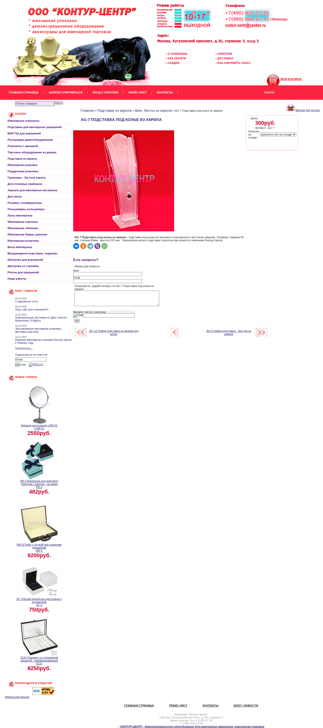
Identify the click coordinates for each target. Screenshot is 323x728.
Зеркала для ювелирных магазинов (32, 190)
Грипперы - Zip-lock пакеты (27, 177)
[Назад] (175, 332)
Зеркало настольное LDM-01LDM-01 (39, 427)
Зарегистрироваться (66, 92)
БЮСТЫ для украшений (24, 133)
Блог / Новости (246, 705)
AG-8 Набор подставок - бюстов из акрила (228, 332)
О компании (177, 53)
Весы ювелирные (20, 247)
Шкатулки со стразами (23, 266)
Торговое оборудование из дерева (32, 152)
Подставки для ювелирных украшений (35, 127)
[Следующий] (261, 332)
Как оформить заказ (234, 62)
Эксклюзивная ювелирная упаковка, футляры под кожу (38, 330)
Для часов (15, 196)
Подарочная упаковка (23, 171)
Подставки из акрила (22, 158)
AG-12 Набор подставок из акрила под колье (113, 332)
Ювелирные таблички (23, 228)
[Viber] (97, 246)
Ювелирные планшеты (23, 120)
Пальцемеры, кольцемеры (26, 209)
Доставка (225, 58)
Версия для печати (307, 110)
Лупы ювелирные (20, 215)
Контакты (165, 92)
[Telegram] (90, 246)
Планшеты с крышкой (23, 146)
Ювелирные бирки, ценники (27, 234)
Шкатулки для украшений (25, 259)
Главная (87, 110)
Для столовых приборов (25, 183)
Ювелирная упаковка (22, 164)
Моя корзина (291, 79)
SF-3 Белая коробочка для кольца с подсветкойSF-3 (39, 601)
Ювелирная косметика (23, 240)
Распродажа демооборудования (30, 139)
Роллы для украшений (23, 272)
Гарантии (225, 53)
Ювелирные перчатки (23, 221)
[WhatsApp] (104, 246)
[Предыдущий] (81, 332)
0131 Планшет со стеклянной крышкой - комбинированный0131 (39, 660)
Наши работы (17, 278)
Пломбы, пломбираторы (25, 202)
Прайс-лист (137, 92)
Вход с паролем (105, 92)
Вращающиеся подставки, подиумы (32, 253)
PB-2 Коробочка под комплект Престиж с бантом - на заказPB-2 (39, 484)
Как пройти (177, 58)
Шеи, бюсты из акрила (153, 110)
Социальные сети (26, 301)
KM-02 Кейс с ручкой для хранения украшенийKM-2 (39, 547)
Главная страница (24, 92)
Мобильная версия (17, 696)
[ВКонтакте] (76, 246)
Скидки (173, 62)
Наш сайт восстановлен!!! (31, 309)
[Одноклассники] (83, 246)
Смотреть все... (23, 348)
